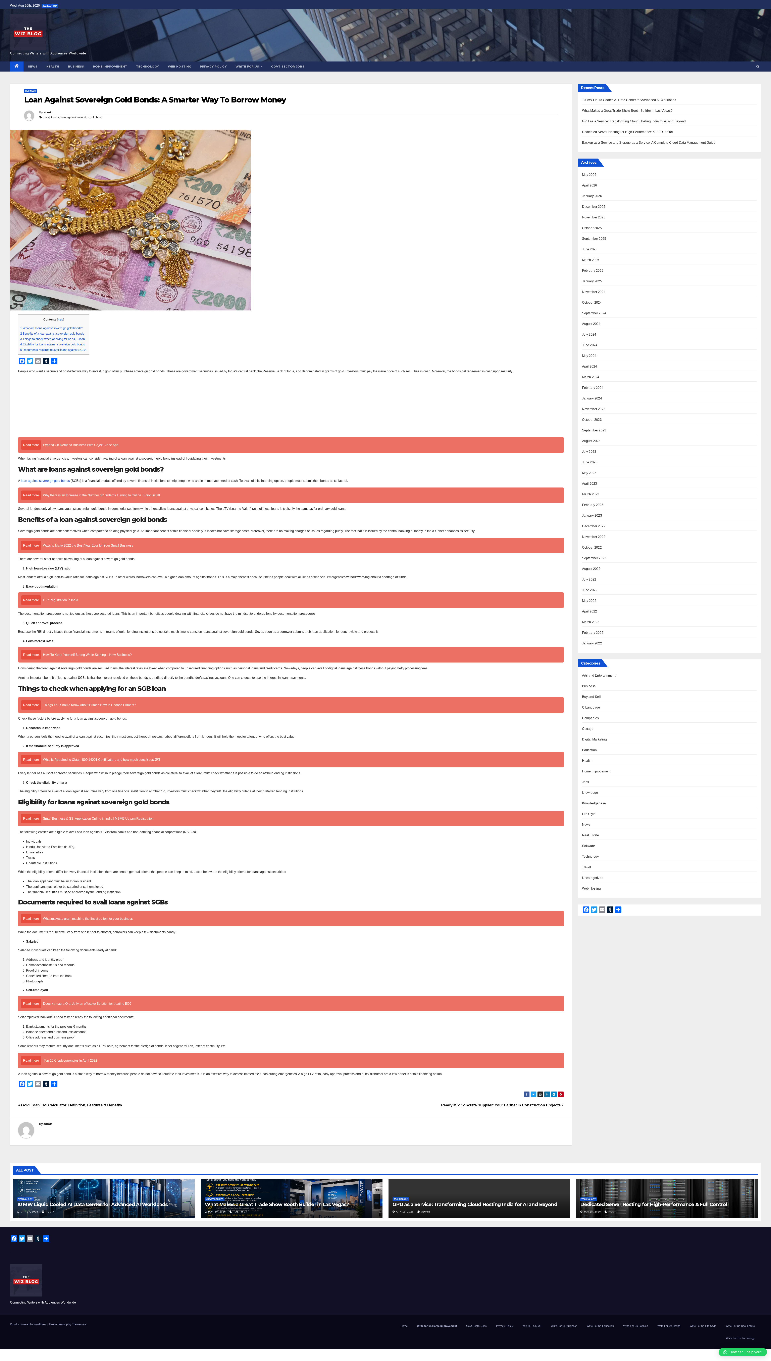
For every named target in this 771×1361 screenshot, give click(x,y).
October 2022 (592, 547)
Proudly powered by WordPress (28, 1324)
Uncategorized (593, 878)
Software (588, 846)
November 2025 (594, 217)
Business (76, 66)
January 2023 (592, 515)
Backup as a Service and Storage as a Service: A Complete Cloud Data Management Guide (649, 142)
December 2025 (594, 206)
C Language (591, 707)
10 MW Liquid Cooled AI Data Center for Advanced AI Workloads (629, 100)
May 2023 (589, 473)
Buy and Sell (591, 696)
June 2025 (590, 249)
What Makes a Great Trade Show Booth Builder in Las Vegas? (627, 110)
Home (404, 1325)
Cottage (588, 728)
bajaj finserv (51, 117)
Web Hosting (179, 66)
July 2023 (589, 451)
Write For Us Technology (740, 1338)
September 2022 (594, 558)
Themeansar (79, 1324)
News (33, 66)
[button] (757, 66)
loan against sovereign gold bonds (45, 480)
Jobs (585, 782)
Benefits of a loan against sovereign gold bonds (52, 333)
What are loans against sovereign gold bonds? (52, 328)
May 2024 (589, 355)
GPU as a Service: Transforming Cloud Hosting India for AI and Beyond (634, 121)
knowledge (590, 792)
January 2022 (592, 643)
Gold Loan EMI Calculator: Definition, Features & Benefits (71, 1105)
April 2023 (589, 483)
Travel (586, 867)
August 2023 (591, 441)
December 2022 (594, 526)
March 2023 (590, 494)
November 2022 (594, 537)
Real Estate (590, 835)
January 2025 (592, 281)
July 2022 (589, 579)
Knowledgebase (594, 803)
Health (52, 66)
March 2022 (590, 622)
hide (60, 319)
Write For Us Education (600, 1325)
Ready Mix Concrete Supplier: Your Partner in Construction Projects (501, 1105)
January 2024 (592, 398)
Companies (590, 718)
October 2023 (592, 419)
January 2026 (592, 196)
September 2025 (594, 238)
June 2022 (590, 590)
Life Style (589, 814)
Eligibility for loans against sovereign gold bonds (53, 344)
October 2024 (592, 302)
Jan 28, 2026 (592, 1211)
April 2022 (589, 611)
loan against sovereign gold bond (81, 117)
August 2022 (591, 568)
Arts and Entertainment (598, 675)
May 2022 (589, 600)
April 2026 (589, 185)
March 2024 (590, 377)
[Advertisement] (290, 406)
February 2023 (593, 505)
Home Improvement (110, 66)
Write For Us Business (564, 1325)
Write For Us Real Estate (740, 1325)
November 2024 (594, 292)
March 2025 (590, 260)
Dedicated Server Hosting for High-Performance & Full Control (627, 132)
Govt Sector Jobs (287, 66)
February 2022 (593, 632)
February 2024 (593, 387)
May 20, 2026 (217, 1211)
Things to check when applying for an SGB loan (53, 339)
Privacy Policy (213, 66)
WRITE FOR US (248, 66)
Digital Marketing (594, 739)
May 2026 (589, 174)
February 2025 (593, 270)
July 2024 (589, 334)
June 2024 (590, 345)
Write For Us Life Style (703, 1325)
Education (589, 750)
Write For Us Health (668, 1325)
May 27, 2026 (29, 1211)
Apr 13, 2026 (405, 1211)
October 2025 (592, 228)
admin (48, 112)
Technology (147, 66)
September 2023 (594, 430)
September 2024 (594, 313)
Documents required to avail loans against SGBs (53, 349)
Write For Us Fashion (635, 1325)
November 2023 (594, 409)
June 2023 (590, 462)
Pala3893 (240, 1211)
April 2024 (589, 366)
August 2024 (591, 324)
